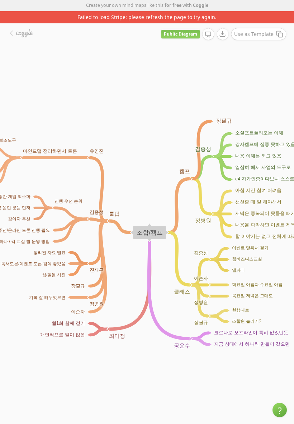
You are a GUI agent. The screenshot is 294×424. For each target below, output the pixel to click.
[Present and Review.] (208, 34)
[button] (279, 410)
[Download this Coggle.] (222, 34)
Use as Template (254, 34)
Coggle (200, 5)
